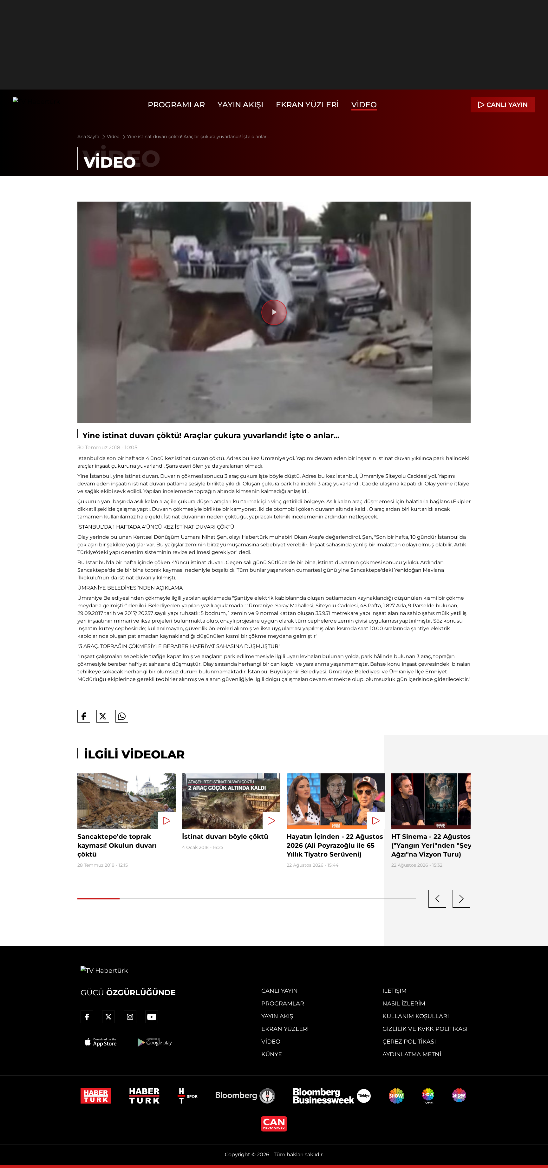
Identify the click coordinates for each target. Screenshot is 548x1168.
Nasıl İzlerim (403, 1003)
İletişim (394, 990)
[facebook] (87, 1017)
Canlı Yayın (279, 990)
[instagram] (130, 1017)
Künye (271, 1054)
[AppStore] (101, 1042)
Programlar (176, 104)
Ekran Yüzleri (307, 104)
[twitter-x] (108, 1017)
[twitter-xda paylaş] (102, 716)
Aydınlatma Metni (411, 1054)
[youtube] (151, 1017)
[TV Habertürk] (36, 104)
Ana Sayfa (89, 136)
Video (364, 104)
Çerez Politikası (409, 1041)
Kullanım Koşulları (415, 1016)
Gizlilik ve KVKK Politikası (424, 1028)
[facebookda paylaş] (83, 716)
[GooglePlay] (154, 1042)
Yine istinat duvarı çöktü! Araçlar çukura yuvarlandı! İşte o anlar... (198, 136)
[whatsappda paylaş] (121, 716)
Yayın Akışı (240, 104)
